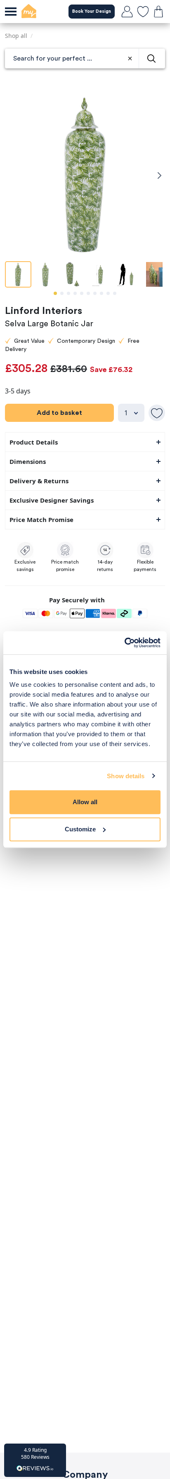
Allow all (85, 801)
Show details (125, 775)
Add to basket (59, 413)
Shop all (16, 36)
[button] (35, 1460)
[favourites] (142, 11)
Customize (80, 829)
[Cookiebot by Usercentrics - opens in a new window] (124, 642)
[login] (127, 11)
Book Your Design (91, 11)
